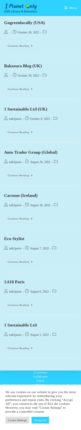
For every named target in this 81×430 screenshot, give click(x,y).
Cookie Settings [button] (17, 420)
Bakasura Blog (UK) (23, 65)
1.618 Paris (14, 281)
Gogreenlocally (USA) (24, 22)
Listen (40, 380)
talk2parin (15, 118)
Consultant (40, 372)
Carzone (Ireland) (21, 195)
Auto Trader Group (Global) (30, 152)
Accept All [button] (40, 420)
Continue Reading (22, 46)
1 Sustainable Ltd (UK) (25, 109)
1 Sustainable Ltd (20, 325)
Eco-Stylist (14, 238)
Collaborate (40, 376)
